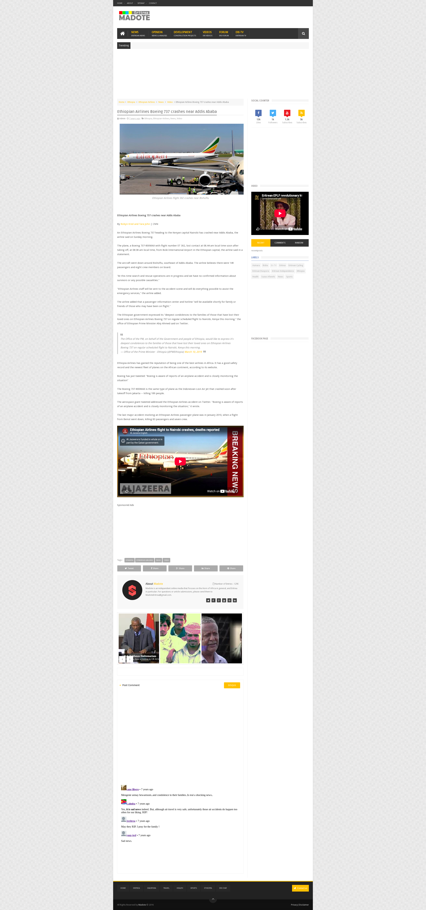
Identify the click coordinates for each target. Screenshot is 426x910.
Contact (153, 3)
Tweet (131, 568)
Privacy (294, 905)
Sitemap (140, 3)
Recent (260, 243)
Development (185, 33)
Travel (166, 888)
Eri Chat (223, 888)
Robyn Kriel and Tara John (135, 224)
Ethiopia (131, 102)
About (130, 3)
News (138, 33)
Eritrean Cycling (296, 265)
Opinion (159, 33)
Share (155, 568)
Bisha (265, 265)
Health (255, 276)
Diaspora (151, 888)
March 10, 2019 (193, 351)
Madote (142, 905)
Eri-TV (241, 33)
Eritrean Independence (283, 271)
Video (170, 102)
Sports (289, 276)
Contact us (302, 888)
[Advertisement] (213, 75)
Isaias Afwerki (268, 276)
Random (299, 243)
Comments (280, 243)
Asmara (256, 265)
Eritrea (282, 265)
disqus (232, 685)
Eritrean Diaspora (260, 271)
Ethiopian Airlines (147, 102)
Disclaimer (304, 905)
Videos (207, 33)
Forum (224, 33)
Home (119, 3)
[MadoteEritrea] (208, 600)
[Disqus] (180, 736)
